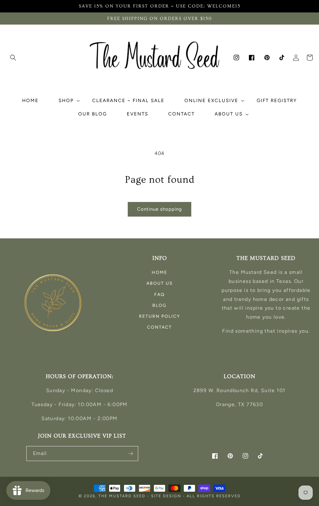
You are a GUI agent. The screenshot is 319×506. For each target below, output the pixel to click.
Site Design (166, 496)
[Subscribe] (131, 453)
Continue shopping (159, 209)
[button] (13, 57)
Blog (159, 305)
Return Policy (159, 316)
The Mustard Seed (121, 496)
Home (159, 272)
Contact (159, 327)
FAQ (159, 294)
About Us (159, 283)
